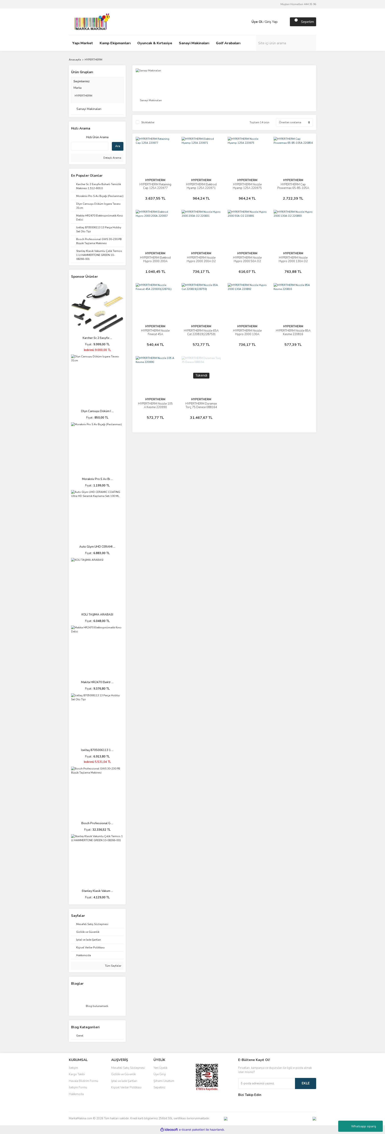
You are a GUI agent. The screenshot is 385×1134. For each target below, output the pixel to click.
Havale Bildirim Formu (83, 1081)
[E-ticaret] (192, 1130)
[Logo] (91, 21)
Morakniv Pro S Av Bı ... (97, 479)
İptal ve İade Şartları (124, 1081)
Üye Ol (257, 22)
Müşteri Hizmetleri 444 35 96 (298, 4)
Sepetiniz (159, 1087)
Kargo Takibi (77, 1074)
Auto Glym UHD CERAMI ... (97, 547)
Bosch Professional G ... (97, 823)
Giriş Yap (271, 22)
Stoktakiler (147, 122)
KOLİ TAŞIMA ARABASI (97, 615)
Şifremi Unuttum (164, 1081)
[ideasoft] (169, 1130)
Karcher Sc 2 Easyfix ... (97, 338)
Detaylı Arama (112, 158)
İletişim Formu (78, 1087)
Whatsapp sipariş (363, 1126)
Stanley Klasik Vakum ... (97, 891)
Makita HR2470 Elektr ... (97, 682)
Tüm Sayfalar (112, 966)
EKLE (306, 1083)
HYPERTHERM (93, 59)
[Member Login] (247, 21)
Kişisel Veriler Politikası (126, 1087)
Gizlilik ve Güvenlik (123, 1074)
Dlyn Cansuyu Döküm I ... (97, 411)
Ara (117, 146)
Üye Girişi (160, 1074)
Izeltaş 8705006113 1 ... (97, 750)
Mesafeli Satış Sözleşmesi (128, 1068)
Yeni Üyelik (160, 1068)
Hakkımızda (76, 1094)
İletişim (73, 1068)
